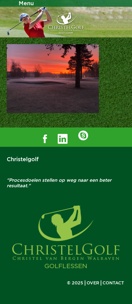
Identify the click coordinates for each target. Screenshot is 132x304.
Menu (26, 3)
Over (93, 282)
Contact (113, 282)
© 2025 (75, 282)
